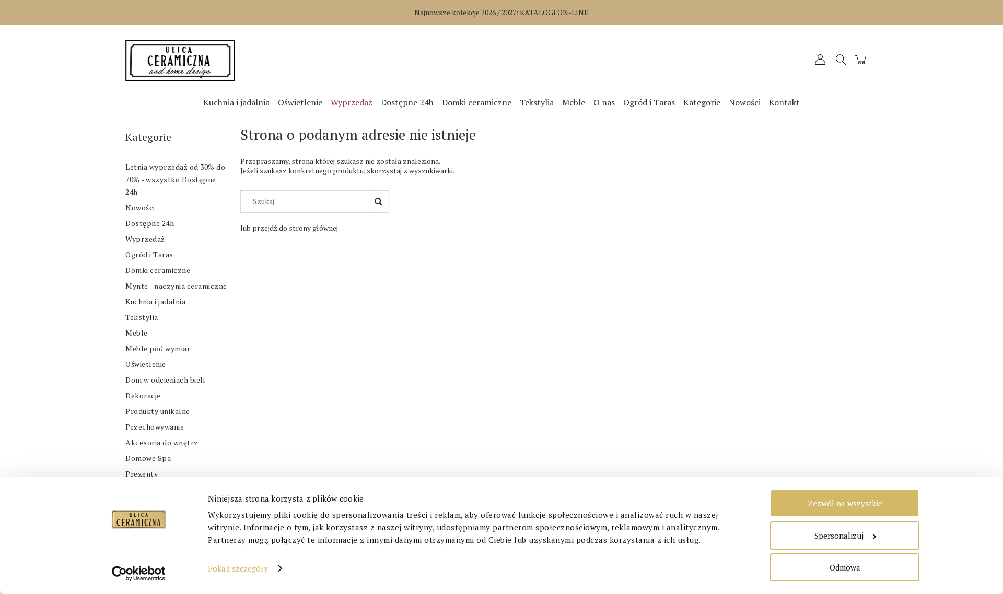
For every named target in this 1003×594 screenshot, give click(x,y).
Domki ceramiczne (157, 270)
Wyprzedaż (145, 239)
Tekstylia (141, 317)
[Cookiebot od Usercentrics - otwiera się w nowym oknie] (138, 573)
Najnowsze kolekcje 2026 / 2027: (501, 12)
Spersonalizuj (839, 535)
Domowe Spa (148, 458)
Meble (136, 333)
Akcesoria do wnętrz (162, 442)
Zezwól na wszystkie (845, 503)
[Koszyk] (862, 64)
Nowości (140, 207)
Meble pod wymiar (157, 348)
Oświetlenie (145, 364)
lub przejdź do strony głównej (289, 228)
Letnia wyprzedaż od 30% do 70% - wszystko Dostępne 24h (175, 179)
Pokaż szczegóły (238, 568)
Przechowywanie (154, 427)
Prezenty (141, 474)
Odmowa (845, 567)
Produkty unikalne (157, 411)
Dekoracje (143, 395)
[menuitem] (236, 102)
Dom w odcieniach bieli (165, 380)
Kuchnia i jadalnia (155, 301)
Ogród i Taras (149, 254)
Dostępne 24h (149, 223)
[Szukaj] (378, 201)
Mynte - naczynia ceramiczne (176, 286)
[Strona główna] (219, 60)
